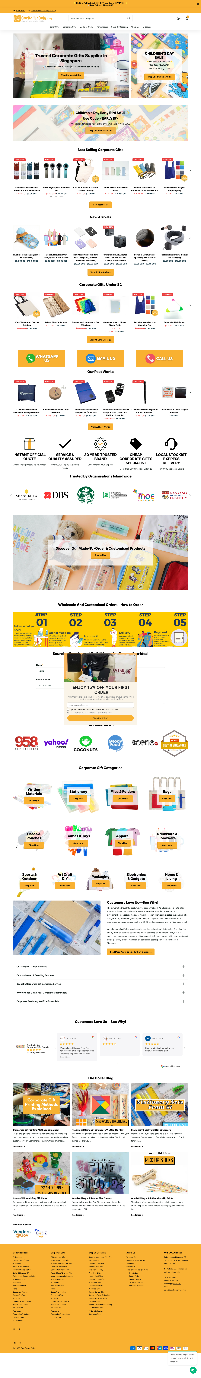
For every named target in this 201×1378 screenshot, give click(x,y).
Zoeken (128, 18)
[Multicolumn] (41, 358)
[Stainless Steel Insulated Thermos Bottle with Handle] (26, 170)
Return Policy (134, 1276)
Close (198, 4)
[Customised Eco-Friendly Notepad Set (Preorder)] (85, 392)
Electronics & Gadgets (21, 1314)
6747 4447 (171, 1277)
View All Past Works (100, 427)
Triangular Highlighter (174, 322)
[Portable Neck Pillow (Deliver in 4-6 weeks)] (174, 238)
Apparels (16, 1298)
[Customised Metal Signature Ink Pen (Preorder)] (144, 392)
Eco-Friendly (18, 1320)
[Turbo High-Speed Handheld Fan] (56, 170)
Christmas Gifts (94, 1301)
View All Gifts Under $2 (100, 340)
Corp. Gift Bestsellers (59, 1267)
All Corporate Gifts (58, 1257)
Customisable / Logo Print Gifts (100, 1257)
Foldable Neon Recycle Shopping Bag (174, 189)
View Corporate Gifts (71, 75)
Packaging (17, 1311)
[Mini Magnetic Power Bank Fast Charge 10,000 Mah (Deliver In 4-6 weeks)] (85, 238)
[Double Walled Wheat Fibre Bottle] (115, 170)
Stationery (17, 1282)
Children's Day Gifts (96, 1263)
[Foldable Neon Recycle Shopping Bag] (174, 170)
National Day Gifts (96, 1267)
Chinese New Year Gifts (98, 1298)
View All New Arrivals (100, 272)
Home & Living (18, 1317)
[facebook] (19, 1329)
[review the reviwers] (93, 1037)
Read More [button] (65, 1057)
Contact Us (130, 1267)
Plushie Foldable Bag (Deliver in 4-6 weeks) (26, 256)
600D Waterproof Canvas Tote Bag (27, 323)
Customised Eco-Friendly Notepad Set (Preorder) (86, 410)
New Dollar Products (21, 1267)
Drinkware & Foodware (22, 1301)
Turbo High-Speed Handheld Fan (56, 189)
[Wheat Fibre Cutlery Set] (56, 305)
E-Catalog (147, 27)
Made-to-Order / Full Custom (62, 1276)
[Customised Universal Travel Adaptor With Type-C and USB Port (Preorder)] (115, 392)
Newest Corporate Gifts (60, 1260)
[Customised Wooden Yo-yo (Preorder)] (56, 392)
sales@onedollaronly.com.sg (43, 10)
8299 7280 (20, 10)
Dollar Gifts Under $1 (21, 1273)
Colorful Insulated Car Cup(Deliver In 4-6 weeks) (56, 256)
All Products (17, 1257)
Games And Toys (19, 1295)
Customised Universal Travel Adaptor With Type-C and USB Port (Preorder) (115, 412)
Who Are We (131, 1257)
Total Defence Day (96, 1270)
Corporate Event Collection (99, 1295)
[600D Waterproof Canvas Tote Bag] (26, 305)
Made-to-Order (86, 27)
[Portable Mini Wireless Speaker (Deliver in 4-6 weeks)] (144, 238)
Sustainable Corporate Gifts (61, 1263)
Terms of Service (135, 1282)
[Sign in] (179, 18)
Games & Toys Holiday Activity (100, 1305)
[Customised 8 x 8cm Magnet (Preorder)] (174, 392)
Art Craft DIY (18, 1308)
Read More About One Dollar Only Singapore (131, 952)
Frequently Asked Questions (137, 1270)
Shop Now (34, 801)
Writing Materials (19, 1279)
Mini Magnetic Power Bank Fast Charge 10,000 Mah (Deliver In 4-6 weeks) (85, 258)
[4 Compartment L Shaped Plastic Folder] (115, 305)
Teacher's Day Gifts (96, 1279)
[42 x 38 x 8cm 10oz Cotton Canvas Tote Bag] (85, 170)
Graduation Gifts (95, 1282)
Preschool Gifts (94, 1289)
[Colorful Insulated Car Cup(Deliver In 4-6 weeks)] (56, 238)
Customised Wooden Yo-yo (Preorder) (56, 410)
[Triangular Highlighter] (174, 305)
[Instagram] (14, 1329)
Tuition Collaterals (96, 1286)
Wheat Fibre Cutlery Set (56, 322)
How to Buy (133, 1273)
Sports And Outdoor (20, 1305)
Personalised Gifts (96, 1276)
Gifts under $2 (94, 1260)
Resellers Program (136, 1286)
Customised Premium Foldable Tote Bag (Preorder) (26, 410)
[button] (190, 170)
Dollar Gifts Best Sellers (22, 1270)
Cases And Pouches (20, 1292)
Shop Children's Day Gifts (160, 77)
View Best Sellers (101, 205)
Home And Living (57, 1317)
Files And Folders (19, 1286)
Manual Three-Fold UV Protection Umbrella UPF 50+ (144, 189)
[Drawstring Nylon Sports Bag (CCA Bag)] (85, 305)
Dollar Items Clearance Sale (24, 1276)
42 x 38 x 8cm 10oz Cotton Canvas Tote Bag (85, 189)
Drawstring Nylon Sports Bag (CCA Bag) (85, 323)
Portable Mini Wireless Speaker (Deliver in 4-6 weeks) (145, 258)
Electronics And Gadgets (60, 1314)
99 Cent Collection (96, 1311)
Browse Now (101, 555)
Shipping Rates (135, 1279)
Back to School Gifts (96, 1292)
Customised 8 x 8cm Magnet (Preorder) (174, 410)
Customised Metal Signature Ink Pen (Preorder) (145, 410)
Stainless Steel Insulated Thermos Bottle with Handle (27, 189)
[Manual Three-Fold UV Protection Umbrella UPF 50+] (144, 170)
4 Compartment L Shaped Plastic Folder (115, 323)
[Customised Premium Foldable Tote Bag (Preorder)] (26, 392)
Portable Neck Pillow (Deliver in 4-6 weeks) (174, 256)
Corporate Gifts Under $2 (60, 1270)
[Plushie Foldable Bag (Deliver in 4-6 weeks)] (26, 238)
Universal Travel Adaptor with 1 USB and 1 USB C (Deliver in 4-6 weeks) (115, 258)
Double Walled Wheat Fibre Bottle (115, 189)
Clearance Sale (94, 1314)
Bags (15, 1289)
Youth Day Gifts (94, 1273)
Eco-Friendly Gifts (96, 1308)
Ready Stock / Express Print (61, 1273)
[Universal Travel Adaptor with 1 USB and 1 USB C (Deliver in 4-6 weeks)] (115, 238)
